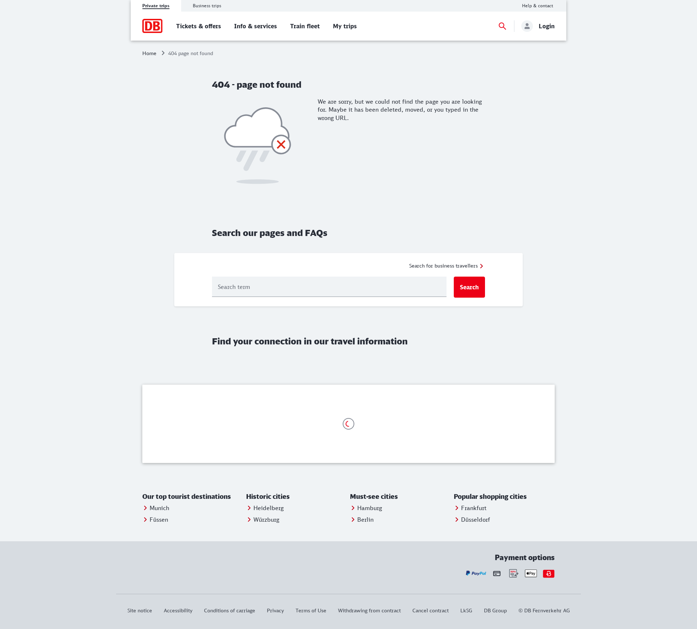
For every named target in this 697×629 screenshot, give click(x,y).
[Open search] (502, 26)
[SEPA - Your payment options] (513, 573)
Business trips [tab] (207, 5)
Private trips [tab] (156, 5)
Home (149, 53)
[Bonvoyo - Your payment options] (549, 573)
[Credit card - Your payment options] (496, 573)
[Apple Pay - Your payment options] (531, 573)
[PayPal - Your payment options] (476, 573)
